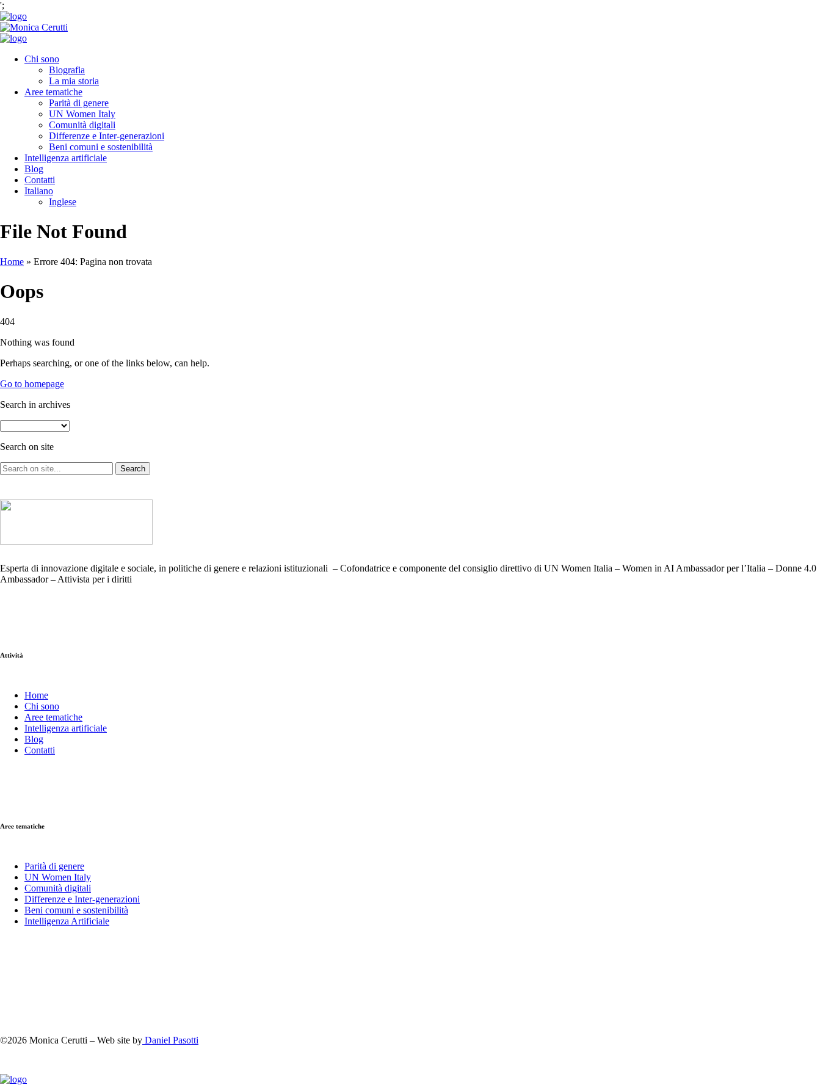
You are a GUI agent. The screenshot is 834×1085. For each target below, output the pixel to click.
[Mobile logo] (13, 1079)
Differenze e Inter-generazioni (106, 136)
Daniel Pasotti (170, 1040)
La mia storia (74, 81)
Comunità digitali (82, 125)
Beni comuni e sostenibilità (101, 147)
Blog (33, 169)
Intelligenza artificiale (65, 158)
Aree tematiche (53, 92)
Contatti (39, 180)
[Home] (13, 16)
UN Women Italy (82, 114)
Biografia (67, 70)
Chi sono (41, 59)
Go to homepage (32, 384)
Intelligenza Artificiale (66, 921)
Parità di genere (79, 103)
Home (12, 261)
